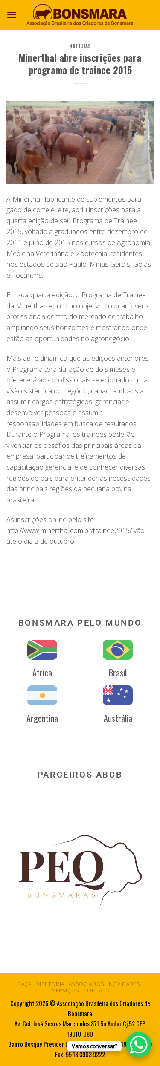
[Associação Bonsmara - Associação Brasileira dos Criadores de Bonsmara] (80, 15)
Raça (24, 984)
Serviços (65, 990)
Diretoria (49, 984)
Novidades (125, 984)
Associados (87, 984)
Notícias (79, 46)
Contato (97, 990)
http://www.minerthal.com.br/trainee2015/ (69, 530)
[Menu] (11, 14)
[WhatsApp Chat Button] (138, 1044)
